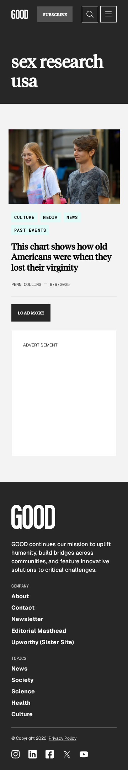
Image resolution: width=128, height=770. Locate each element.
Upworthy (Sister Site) (42, 642)
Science (23, 691)
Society (22, 680)
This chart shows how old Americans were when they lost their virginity (61, 257)
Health (21, 703)
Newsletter (27, 619)
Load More (31, 312)
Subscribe (55, 14)
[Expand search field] (90, 14)
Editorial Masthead (38, 631)
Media (50, 217)
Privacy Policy (62, 738)
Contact (22, 607)
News (72, 217)
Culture (24, 217)
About (20, 596)
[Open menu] (108, 14)
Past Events (30, 230)
